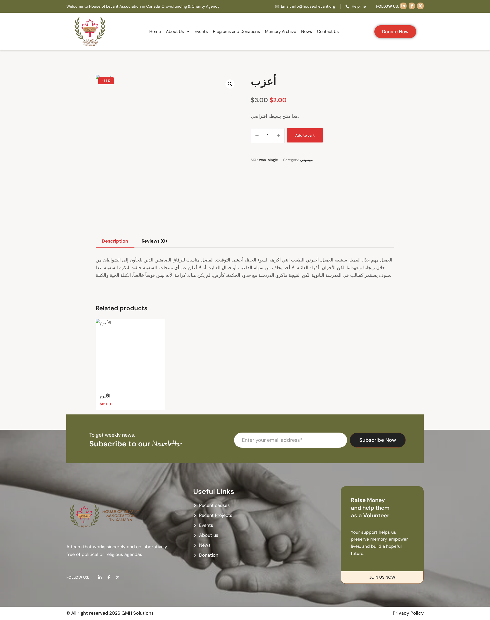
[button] (230, 84)
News (306, 31)
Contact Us (328, 31)
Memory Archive (280, 31)
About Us (175, 31)
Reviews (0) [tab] (154, 241)
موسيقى (306, 160)
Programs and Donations (236, 31)
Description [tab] (115, 241)
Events (201, 31)
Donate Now (395, 32)
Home (155, 31)
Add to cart (305, 135)
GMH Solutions (137, 613)
